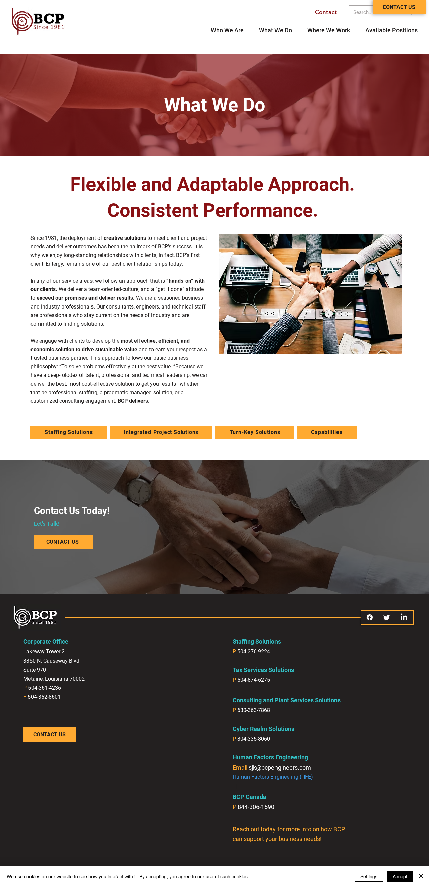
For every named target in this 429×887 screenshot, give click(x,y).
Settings (368, 876)
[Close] (421, 876)
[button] (391, 30)
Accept (400, 876)
